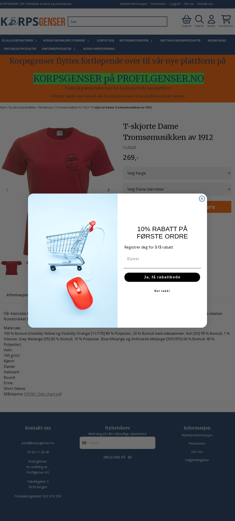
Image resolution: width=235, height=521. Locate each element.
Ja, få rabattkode (162, 277)
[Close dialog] (202, 198)
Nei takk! (162, 291)
